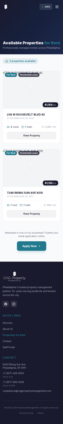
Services (7, 322)
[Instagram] (14, 304)
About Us (8, 328)
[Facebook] (6, 304)
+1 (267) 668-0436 (13, 382)
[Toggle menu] (57, 6)
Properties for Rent (14, 335)
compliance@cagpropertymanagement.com (27, 390)
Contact (7, 341)
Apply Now (29, 246)
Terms (40, 413)
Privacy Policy (26, 413)
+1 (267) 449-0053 (13, 373)
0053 (47, 6)
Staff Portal (9, 347)
